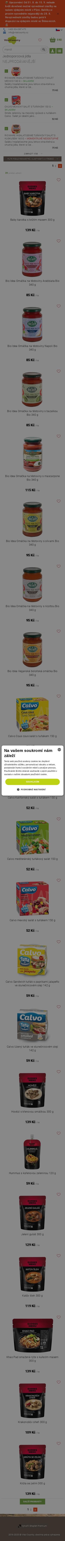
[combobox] (59, 749)
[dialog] (33, 770)
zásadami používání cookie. (34, 774)
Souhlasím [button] (32, 782)
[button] (33, 789)
